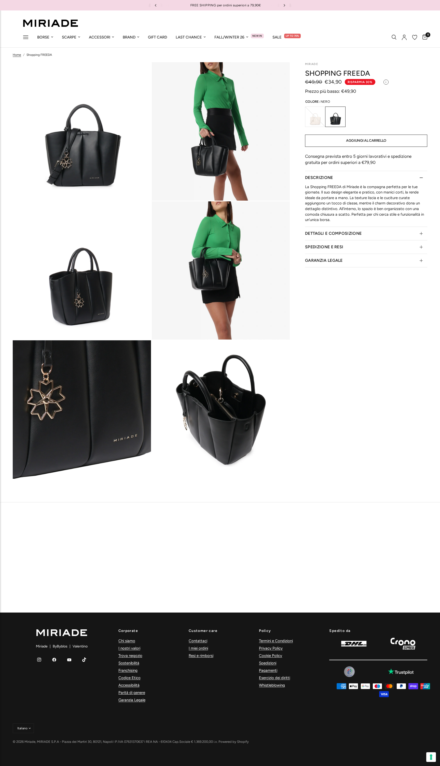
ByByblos (60, 646)
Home (17, 55)
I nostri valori (129, 648)
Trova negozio (130, 655)
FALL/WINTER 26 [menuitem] (229, 37)
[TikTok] (84, 659)
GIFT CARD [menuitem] (157, 37)
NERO (335, 117)
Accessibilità (129, 685)
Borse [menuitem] (43, 37)
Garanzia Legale (131, 700)
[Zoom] (140, 73)
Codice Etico (129, 678)
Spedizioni (267, 663)
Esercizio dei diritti (274, 678)
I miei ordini (198, 648)
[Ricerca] (394, 37)
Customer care (203, 631)
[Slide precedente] (155, 5)
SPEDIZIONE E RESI (324, 246)
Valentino (80, 646)
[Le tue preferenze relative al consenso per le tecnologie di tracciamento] (431, 757)
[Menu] (25, 38)
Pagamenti (268, 670)
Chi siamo (126, 641)
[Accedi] (404, 37)
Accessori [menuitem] (99, 37)
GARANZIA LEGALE (324, 260)
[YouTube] (69, 659)
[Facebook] (54, 659)
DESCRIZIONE (319, 177)
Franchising (128, 670)
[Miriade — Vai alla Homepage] (50, 23)
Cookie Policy (270, 655)
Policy (265, 631)
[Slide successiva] (284, 5)
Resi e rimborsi (201, 655)
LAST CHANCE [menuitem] (189, 37)
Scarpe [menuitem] (69, 37)
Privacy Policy (271, 648)
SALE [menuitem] (277, 37)
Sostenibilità (128, 663)
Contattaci (198, 641)
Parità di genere (131, 692)
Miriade (42, 646)
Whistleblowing (272, 685)
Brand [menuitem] (129, 37)
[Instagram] (39, 659)
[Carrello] (423, 37)
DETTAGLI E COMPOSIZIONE (333, 233)
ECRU (315, 117)
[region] (220, 5)
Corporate (128, 631)
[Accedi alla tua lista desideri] (414, 37)
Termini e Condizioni (276, 641)
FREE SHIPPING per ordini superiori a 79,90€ (220, 5)
